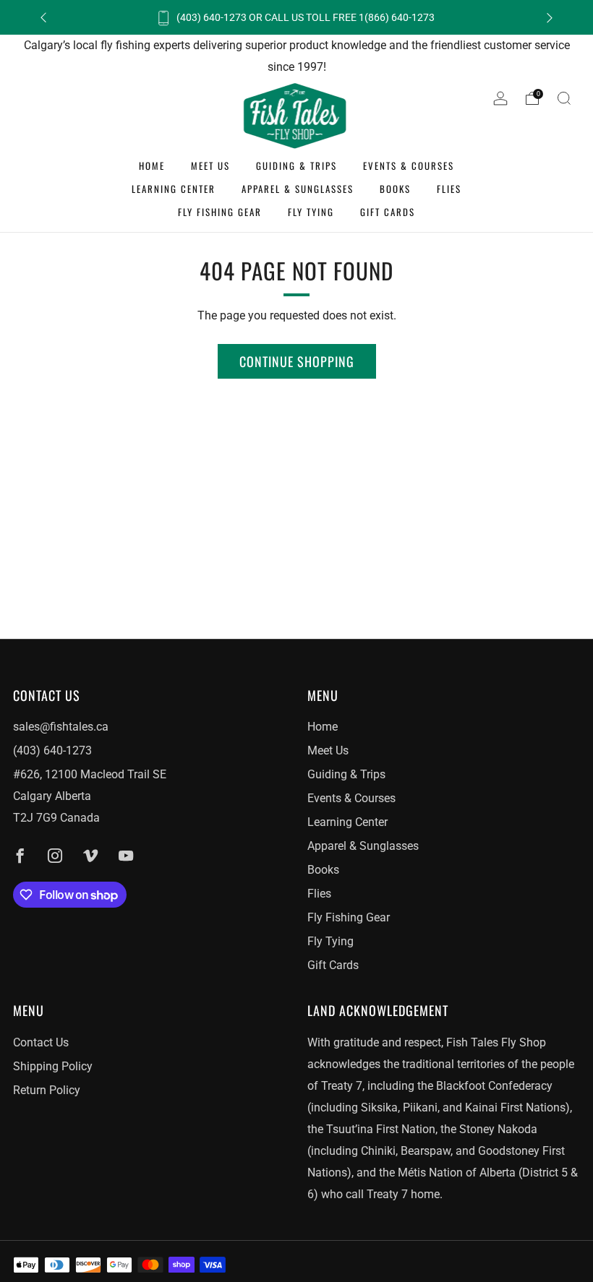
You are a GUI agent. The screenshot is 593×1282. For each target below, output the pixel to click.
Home (152, 165)
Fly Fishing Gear (220, 212)
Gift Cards (387, 212)
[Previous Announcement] (43, 17)
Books (395, 188)
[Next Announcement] (549, 17)
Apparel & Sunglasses (298, 188)
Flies (449, 188)
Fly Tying (311, 212)
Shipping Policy (53, 1066)
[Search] (564, 98)
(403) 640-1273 (52, 750)
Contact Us (41, 1042)
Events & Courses (408, 165)
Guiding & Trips (296, 165)
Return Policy (46, 1090)
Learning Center (174, 188)
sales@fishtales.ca (60, 727)
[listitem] (296, 17)
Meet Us (210, 165)
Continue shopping (296, 361)
